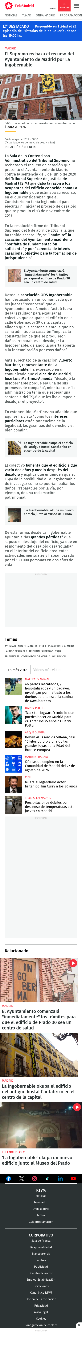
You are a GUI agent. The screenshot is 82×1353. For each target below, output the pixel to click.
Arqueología (35, 732)
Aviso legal (41, 1312)
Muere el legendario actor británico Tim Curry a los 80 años (13, 784)
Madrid (10, 48)
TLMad (26, 15)
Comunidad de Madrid (35, 656)
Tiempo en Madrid (38, 797)
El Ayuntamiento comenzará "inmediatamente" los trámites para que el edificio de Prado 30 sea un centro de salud (14, 275)
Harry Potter (35, 708)
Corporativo (41, 1235)
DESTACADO (19, 26)
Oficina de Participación (41, 1299)
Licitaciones (41, 1286)
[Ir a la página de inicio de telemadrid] (19, 6)
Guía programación (41, 1221)
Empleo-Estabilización (41, 1279)
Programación (71, 15)
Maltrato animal (37, 679)
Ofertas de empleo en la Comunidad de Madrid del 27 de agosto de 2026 (13, 764)
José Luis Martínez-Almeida (56, 646)
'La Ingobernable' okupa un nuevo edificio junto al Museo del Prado (14, 515)
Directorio (41, 1260)
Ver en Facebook (8, 1179)
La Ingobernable (16, 651)
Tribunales (12, 656)
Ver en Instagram (34, 1178)
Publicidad (41, 1266)
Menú (76, 5)
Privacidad (41, 1305)
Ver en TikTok (47, 1179)
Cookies (41, 1318)
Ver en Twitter (21, 1179)
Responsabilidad (41, 1247)
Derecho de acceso (41, 1273)
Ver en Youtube (73, 1178)
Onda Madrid (45, 15)
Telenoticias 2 (13, 1152)
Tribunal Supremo (41, 651)
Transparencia (41, 1253)
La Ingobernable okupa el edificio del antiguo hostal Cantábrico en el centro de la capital (14, 448)
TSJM (58, 651)
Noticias (11, 15)
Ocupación (59, 656)
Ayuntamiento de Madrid (21, 646)
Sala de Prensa (41, 1240)
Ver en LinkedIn (60, 1178)
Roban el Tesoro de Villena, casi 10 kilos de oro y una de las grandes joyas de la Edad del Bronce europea (13, 739)
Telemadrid (41, 1202)
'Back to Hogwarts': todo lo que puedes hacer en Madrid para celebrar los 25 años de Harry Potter (13, 715)
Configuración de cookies (41, 1325)
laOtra (41, 1215)
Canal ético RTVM (41, 1292)
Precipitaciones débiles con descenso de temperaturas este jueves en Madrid (13, 804)
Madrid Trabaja (36, 756)
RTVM (41, 1190)
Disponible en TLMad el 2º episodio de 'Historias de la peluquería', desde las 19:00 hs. (39, 31)
